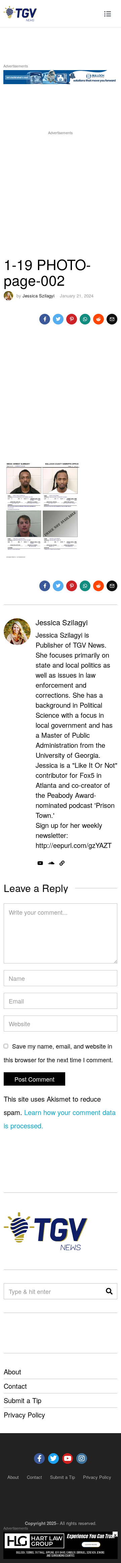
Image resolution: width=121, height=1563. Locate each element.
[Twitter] (58, 319)
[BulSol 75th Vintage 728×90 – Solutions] (60, 76)
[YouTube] (40, 863)
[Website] (62, 863)
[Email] (112, 319)
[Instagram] (81, 1458)
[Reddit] (98, 319)
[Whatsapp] (85, 319)
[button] (109, 1291)
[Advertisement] (60, 196)
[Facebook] (44, 319)
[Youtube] (67, 1458)
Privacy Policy (24, 1414)
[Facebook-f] (39, 1458)
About (12, 1371)
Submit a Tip (22, 1400)
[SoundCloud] (51, 863)
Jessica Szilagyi (38, 295)
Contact (15, 1386)
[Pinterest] (71, 319)
